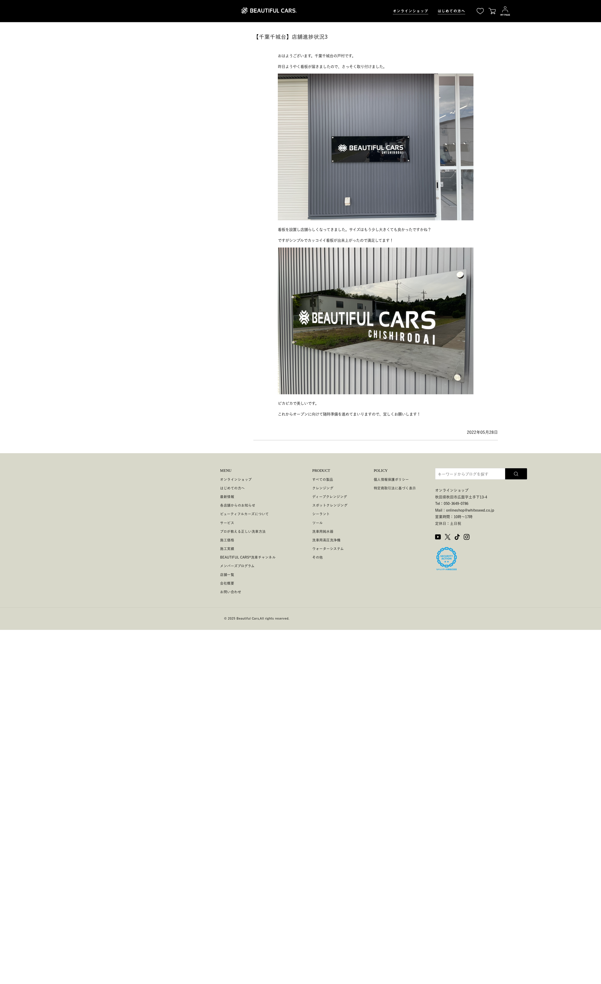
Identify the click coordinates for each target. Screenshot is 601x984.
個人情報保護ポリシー (391, 479)
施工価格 (227, 540)
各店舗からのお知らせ (237, 505)
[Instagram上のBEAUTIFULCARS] (467, 537)
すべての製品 (322, 479)
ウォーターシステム (328, 548)
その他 (317, 557)
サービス (227, 522)
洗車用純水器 (322, 531)
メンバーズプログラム (237, 565)
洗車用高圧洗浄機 (326, 540)
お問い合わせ (230, 591)
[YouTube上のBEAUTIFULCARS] (438, 537)
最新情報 (227, 496)
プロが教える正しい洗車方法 (243, 531)
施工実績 (227, 548)
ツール (317, 522)
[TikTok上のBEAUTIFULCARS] (457, 537)
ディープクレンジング (329, 496)
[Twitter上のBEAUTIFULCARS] (448, 537)
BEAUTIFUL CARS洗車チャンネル (248, 557)
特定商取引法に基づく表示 (395, 488)
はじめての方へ (451, 11)
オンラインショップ (410, 11)
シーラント (321, 514)
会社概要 (227, 583)
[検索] (516, 473)
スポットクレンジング (329, 505)
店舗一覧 (227, 574)
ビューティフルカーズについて (244, 514)
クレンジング (322, 488)
